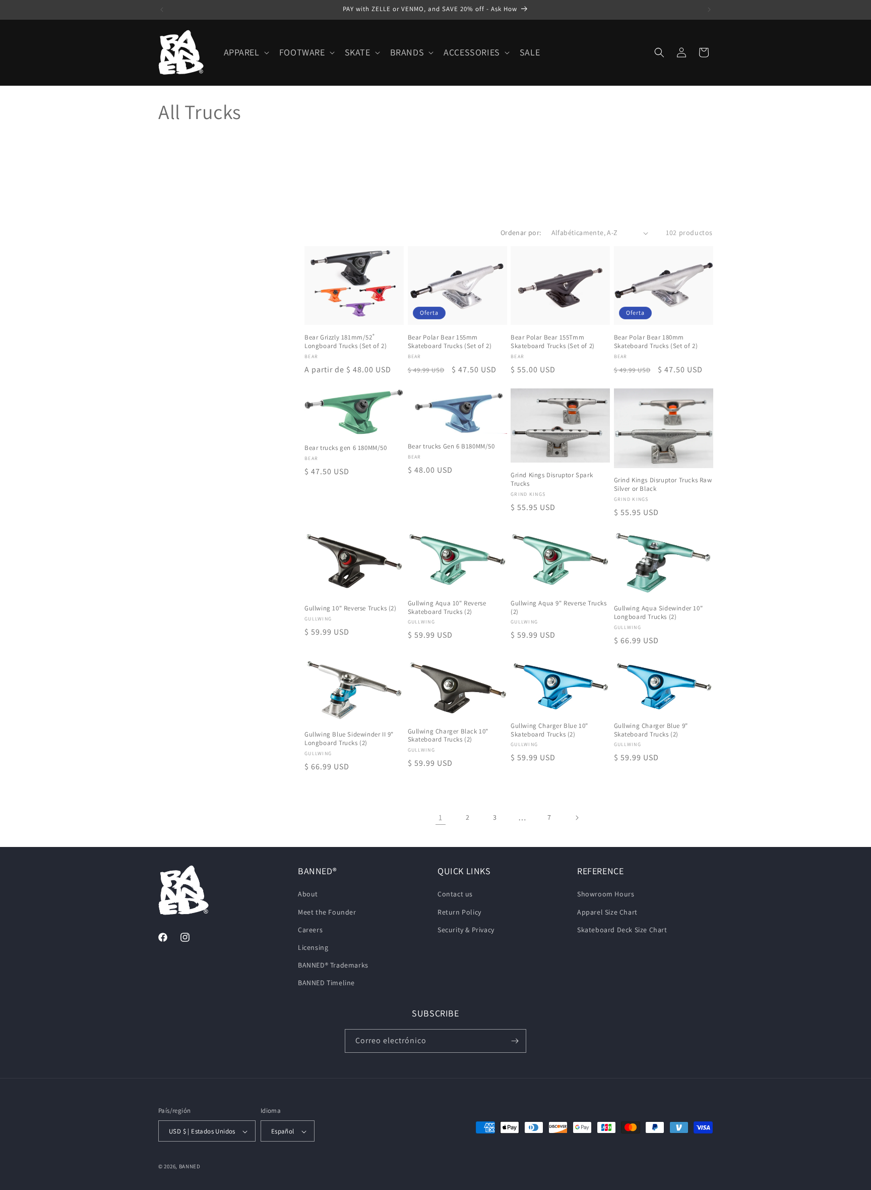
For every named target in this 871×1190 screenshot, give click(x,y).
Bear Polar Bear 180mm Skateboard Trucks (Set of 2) (656, 341)
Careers (310, 929)
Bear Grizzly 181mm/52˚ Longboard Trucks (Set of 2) (345, 341)
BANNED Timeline (326, 983)
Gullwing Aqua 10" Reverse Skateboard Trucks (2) (447, 607)
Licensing (313, 947)
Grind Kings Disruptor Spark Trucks (552, 479)
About (308, 894)
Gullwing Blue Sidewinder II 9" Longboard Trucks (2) (349, 738)
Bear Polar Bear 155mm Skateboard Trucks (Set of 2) (450, 341)
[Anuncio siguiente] (709, 9)
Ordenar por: (521, 232)
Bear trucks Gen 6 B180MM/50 (451, 446)
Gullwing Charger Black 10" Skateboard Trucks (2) (448, 735)
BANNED (190, 1166)
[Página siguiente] (577, 818)
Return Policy (459, 912)
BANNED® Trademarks (333, 965)
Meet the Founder (327, 912)
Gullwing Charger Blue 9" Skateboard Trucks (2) (651, 730)
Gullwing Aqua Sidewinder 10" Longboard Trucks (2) (658, 612)
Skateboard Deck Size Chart (622, 929)
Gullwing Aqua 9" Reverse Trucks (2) (559, 607)
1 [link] (441, 817)
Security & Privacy (466, 929)
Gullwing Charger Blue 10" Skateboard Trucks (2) (549, 730)
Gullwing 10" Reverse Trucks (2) (350, 608)
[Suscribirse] (515, 1041)
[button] (245, 52)
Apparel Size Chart (607, 912)
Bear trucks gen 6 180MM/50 (345, 448)
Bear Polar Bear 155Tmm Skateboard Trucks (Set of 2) (553, 341)
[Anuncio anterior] (162, 9)
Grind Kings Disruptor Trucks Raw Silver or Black (663, 485)
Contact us (455, 894)
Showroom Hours (605, 894)
